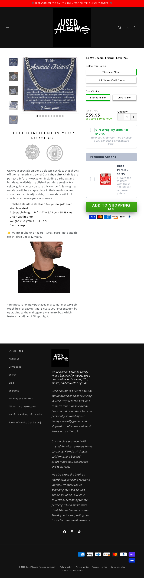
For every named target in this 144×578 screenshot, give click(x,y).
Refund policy (66, 567)
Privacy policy (82, 567)
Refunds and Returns (21, 398)
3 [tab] (43, 116)
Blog (11, 382)
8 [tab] (57, 116)
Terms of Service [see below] (25, 422)
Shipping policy (118, 567)
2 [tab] (40, 116)
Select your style (96, 66)
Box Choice (93, 91)
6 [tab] (51, 116)
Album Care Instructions (23, 406)
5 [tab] (48, 116)
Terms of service (99, 567)
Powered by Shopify (47, 567)
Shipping (14, 390)
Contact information (73, 570)
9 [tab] (59, 116)
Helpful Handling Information (26, 414)
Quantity (122, 111)
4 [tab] (45, 116)
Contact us (15, 366)
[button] (7, 27)
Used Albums (32, 567)
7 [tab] (54, 116)
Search (13, 374)
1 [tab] (37, 116)
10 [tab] (62, 116)
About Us (14, 358)
